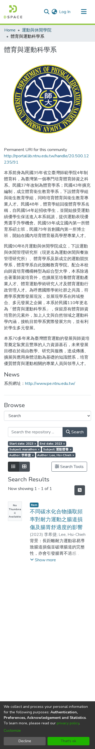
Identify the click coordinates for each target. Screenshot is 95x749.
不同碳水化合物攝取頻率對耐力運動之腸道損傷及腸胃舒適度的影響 (56, 519)
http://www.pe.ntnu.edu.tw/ (50, 383)
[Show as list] (13, 467)
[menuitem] (54, 12)
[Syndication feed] (79, 490)
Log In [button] (65, 12)
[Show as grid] (24, 467)
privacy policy (68, 723)
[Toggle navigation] (83, 12)
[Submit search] (46, 12)
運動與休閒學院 (36, 30)
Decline (24, 741)
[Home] (13, 11)
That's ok (68, 741)
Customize (12, 730)
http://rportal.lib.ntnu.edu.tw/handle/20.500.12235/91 (46, 159)
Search (77, 432)
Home (10, 30)
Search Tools (71, 467)
